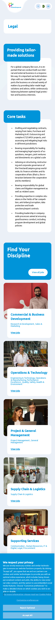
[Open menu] (48, 6)
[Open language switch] (43, 6)
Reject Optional (27, 608)
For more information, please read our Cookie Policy (27, 594)
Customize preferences (27, 600)
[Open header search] (38, 6)
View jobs (15, 333)
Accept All (27, 615)
